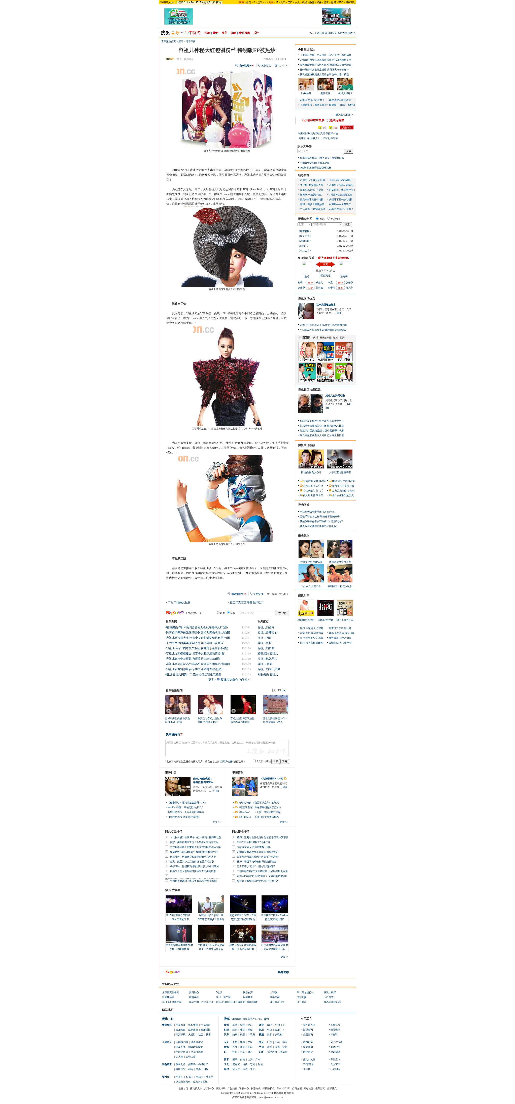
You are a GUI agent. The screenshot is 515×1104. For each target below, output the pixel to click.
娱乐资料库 (305, 218)
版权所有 (289, 1093)
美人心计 (318, 485)
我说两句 (350, 2)
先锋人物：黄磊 (340, 74)
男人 (250, 1051)
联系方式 (256, 1088)
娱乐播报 (205, 1029)
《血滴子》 (304, 245)
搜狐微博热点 (306, 298)
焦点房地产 (209, 2)
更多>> (284, 956)
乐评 (256, 32)
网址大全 (308, 1051)
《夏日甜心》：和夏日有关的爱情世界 (258, 817)
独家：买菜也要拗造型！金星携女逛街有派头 (194, 842)
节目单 (209, 1076)
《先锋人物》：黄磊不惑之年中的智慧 (258, 802)
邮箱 (242, 1059)
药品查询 (335, 1029)
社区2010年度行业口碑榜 (229, 1002)
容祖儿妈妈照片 (267, 658)
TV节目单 (308, 1064)
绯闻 (340, 287)
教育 (261, 1042)
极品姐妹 (349, 633)
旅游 (226, 1047)
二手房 (251, 1034)
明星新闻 (180, 1024)
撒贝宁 (349, 287)
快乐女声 (248, 992)
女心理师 (318, 628)
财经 (226, 1029)
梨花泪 (319, 490)
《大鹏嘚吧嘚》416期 (272, 778)
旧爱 (310, 287)
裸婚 (331, 633)
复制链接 (266, 65)
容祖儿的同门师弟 (269, 669)
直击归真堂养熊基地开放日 (247, 602)
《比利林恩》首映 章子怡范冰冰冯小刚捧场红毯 (195, 837)
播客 (311, 2)
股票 (234, 1029)
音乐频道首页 (168, 41)
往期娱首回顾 (200, 1081)
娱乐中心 (167, 1018)
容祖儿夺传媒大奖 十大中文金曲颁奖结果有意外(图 (198, 637)
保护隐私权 (269, 1088)
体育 (248, 2)
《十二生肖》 (305, 250)
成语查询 (308, 1034)
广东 (257, 1059)
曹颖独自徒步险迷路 (336, 329)
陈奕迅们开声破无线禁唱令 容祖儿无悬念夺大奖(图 (198, 632)
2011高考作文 (277, 1002)
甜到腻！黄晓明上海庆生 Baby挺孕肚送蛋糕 (193, 881)
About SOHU (283, 1088)
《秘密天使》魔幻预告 (339, 55)
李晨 (330, 282)
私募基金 (248, 997)
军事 (234, 1024)
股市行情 (308, 1042)
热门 (302, 628)
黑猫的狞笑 (312, 638)
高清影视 (180, 1034)
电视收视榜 (197, 1051)
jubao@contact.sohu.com (271, 1097)
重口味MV (330, 33)
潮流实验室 (197, 1042)
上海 (250, 1059)
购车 (234, 1034)
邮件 (319, 2)
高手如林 (275, 997)
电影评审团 (182, 1051)
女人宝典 (335, 1064)
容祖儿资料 (265, 643)
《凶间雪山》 (305, 241)
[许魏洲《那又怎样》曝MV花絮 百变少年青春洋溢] (211, 904)
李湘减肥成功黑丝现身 (339, 64)
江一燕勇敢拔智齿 (326, 304)
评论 (250, 1024)
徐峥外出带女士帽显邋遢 (313, 69)
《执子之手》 (305, 236)
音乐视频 (244, 32)
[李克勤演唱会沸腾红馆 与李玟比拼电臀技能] (179, 934)
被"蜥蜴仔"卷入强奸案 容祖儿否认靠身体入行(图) (197, 627)
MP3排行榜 (337, 1042)
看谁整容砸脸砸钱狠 (311, 561)
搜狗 (218, 2)
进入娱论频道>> (344, 114)
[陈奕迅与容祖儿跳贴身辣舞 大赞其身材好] (210, 704)
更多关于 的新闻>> (229, 679)
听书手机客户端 (345, 619)
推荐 (302, 642)
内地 (207, 32)
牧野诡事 (334, 638)
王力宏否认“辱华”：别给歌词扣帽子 (256, 866)
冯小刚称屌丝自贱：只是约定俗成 (323, 120)
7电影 (303, 167)
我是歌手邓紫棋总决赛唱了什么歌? (318, 526)
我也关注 (325, 275)
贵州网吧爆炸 (250, 1002)
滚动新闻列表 (183, 1081)
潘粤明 (344, 276)
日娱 (206, 1069)
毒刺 (352, 490)
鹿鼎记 (236, 1064)
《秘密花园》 (305, 231)
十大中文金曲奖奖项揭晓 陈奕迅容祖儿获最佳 (194, 643)
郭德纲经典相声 (306, 619)
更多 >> (217, 822)
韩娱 (198, 1069)
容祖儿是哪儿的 (267, 632)
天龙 (226, 1064)
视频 (304, 2)
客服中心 (244, 1088)
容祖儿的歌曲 (266, 648)
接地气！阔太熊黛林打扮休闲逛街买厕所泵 (193, 871)
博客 (326, 2)
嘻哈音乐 (180, 1069)
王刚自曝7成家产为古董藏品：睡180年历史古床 (262, 871)
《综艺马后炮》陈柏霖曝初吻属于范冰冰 (259, 807)
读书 (269, 1047)
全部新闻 (320, 1088)
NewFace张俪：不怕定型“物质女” (185, 807)
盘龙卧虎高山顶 (340, 490)
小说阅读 (335, 1069)
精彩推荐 (303, 175)
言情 (302, 633)
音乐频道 (180, 1029)
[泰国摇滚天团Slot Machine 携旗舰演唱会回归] (274, 904)
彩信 (260, 1064)
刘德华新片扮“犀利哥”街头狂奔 (253, 842)
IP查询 (334, 1034)
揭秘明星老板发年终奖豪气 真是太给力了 (322, 421)
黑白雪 (309, 633)
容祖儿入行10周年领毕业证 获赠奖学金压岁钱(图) (197, 648)
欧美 (224, 32)
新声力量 (342, 33)
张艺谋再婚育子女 (341, 60)
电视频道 (205, 1024)
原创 (277, 1047)
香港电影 (203, 1064)
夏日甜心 (194, 992)
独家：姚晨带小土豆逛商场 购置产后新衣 (192, 861)
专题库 (199, 1076)
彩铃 (252, 1064)
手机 (242, 1051)
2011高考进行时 (305, 992)
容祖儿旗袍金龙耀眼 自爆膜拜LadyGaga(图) (193, 658)
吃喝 (250, 1047)
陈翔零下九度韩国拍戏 (334, 325)
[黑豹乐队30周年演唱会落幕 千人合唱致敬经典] (242, 934)
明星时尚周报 (195, 1047)
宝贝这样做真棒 (314, 642)
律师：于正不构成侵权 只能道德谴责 (256, 861)
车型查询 (335, 1059)
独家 (190, 1069)
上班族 (273, 992)
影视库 (189, 1076)
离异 (310, 282)
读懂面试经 (335, 642)
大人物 (179, 1056)
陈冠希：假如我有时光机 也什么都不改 (258, 881)
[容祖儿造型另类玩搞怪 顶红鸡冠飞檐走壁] (242, 704)
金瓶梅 (309, 628)
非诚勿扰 (302, 997)
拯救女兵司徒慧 (340, 485)
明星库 (179, 1076)
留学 (277, 1042)
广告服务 (232, 1088)
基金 (250, 1029)
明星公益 (180, 1064)
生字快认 (308, 1069)
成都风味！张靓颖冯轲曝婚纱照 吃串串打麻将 (194, 866)
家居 (242, 1034)
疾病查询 (308, 1047)
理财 (242, 1029)
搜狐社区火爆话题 (309, 389)
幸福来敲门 (309, 490)
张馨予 (301, 287)
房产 (290, 2)
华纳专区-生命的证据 (343, 481)
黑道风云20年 (336, 628)
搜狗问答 (303, 504)
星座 (250, 1042)
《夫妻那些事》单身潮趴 (313, 55)
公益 (242, 1024)
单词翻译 (335, 1051)
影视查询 (308, 1029)
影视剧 (278, 1034)
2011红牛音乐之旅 (320, 162)
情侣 (340, 282)
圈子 (235, 1059)
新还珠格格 (325, 167)
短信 (245, 1064)
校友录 (283, 1051)
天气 (234, 1047)
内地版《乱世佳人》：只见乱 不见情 (318, 138)
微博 (333, 2)
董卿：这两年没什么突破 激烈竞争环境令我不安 (262, 837)
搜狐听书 (303, 595)
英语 (284, 1042)
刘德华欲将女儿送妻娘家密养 (315, 60)
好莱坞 (192, 1064)
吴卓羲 (319, 287)
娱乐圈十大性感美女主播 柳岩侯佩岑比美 (322, 425)
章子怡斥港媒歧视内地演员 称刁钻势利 (258, 856)
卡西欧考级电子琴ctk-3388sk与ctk (317, 511)
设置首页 (183, 1088)
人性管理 (346, 642)
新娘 (242, 1042)
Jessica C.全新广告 (311, 586)
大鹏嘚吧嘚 (182, 1042)
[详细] (215, 790)
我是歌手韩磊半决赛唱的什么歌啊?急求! (321, 521)
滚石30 (320, 33)
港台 (216, 32)
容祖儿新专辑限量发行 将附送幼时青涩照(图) (194, 669)
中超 (277, 1024)
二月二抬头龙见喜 (179, 602)
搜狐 (180, 2)
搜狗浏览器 (309, 1059)
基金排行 (335, 1024)
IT (277, 2)
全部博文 (332, 1088)
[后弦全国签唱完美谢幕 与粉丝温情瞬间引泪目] (274, 934)
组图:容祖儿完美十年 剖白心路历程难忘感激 (193, 674)
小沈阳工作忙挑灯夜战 (312, 329)
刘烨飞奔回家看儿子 (311, 325)
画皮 (352, 485)
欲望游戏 (318, 633)
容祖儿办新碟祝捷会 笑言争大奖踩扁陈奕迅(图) (195, 653)
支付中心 (209, 1088)
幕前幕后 (339, 633)
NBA (269, 1024)
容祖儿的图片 (266, 627)
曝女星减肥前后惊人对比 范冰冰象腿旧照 (322, 435)
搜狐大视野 (330, 992)
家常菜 (319, 495)
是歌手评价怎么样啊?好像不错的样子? (320, 516)
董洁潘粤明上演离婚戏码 (333, 257)
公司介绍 (297, 1088)
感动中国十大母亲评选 (201, 1002)
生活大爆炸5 (345, 93)
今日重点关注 (306, 49)
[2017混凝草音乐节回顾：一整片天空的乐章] (179, 904)
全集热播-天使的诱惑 (314, 481)
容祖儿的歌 (265, 637)
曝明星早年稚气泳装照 (340, 586)
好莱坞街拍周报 (191, 817)
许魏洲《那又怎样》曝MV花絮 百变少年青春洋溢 (211, 919)
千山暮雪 (305, 162)
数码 (234, 1051)
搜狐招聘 (221, 1088)
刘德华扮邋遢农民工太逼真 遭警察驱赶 (258, 852)
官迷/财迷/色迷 (325, 619)
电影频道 (193, 1024)
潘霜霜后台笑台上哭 (340, 561)
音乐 (277, 1029)
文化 (261, 1047)
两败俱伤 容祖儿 (268, 674)
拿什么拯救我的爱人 (343, 495)
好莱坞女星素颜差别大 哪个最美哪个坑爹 (322, 430)
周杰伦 (351, 33)
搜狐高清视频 (306, 445)
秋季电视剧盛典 (308, 158)
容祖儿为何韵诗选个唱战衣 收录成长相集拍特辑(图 (198, 664)
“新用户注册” (226, 761)
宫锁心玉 (308, 485)
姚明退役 (194, 997)
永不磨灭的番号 (170, 992)
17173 (199, 2)
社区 (200, 1034)
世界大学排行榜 (332, 1002)
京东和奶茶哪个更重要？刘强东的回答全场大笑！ (196, 847)
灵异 (302, 638)
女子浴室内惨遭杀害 (340, 472)
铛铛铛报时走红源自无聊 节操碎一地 (318, 133)
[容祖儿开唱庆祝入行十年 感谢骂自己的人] (275, 704)
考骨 (320, 638)
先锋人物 (191, 1056)
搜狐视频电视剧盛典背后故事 (315, 74)
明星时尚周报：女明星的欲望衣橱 (186, 812)
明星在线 (180, 1047)
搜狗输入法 (309, 1024)
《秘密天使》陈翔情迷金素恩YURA (187, 802)
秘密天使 (325, 93)
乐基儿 (319, 282)
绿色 (284, 1047)
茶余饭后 (303, 535)
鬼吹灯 (347, 628)
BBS (340, 2)
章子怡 (331, 287)
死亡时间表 (345, 638)
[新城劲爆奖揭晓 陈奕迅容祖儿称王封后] (177, 704)
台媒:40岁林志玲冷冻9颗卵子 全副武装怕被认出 (262, 876)
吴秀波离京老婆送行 (338, 69)
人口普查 (329, 997)
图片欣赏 (335, 1047)
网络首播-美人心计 (311, 472)
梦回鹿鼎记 (313, 167)
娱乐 (260, 2)
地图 (245, 1069)
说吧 (252, 1069)
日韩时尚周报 (175, 817)
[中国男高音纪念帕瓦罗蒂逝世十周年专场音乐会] (211, 934)
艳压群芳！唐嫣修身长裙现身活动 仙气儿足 (193, 856)
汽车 (282, 2)
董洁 (307, 276)
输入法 (236, 1069)
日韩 (233, 32)
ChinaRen (189, 2)
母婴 (234, 1042)
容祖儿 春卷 (265, 664)
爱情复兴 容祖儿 (268, 653)
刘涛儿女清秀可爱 (335, 395)
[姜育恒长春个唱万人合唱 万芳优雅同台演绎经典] (242, 904)
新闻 (180, 41)
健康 (242, 1047)
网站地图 (308, 1088)
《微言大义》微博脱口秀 (330, 158)
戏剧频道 (193, 1029)
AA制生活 (306, 93)
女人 (297, 2)
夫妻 (325, 264)
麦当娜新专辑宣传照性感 (313, 64)
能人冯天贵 (309, 495)
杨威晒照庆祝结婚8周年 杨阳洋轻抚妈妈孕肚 (194, 852)
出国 (269, 1042)
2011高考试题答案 (171, 1002)
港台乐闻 (191, 41)
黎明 (300, 282)
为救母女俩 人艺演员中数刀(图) (254, 847)
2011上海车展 (223, 997)
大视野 (192, 1034)
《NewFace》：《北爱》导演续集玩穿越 (259, 812)
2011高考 (302, 1002)
